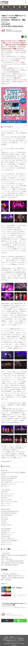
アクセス (11, 638)
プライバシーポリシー (15, 641)
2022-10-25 (8, 29)
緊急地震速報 (21, 638)
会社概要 (6, 637)
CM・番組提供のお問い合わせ (10, 640)
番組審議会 (12, 637)
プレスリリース (19, 637)
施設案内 (5, 638)
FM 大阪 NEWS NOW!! (16, 31)
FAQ (15, 638)
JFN (8, 641)
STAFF (8, 31)
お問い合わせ (21, 640)
